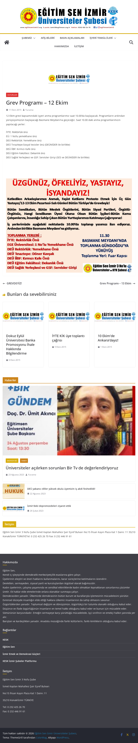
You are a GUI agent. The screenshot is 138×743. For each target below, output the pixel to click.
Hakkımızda (61, 46)
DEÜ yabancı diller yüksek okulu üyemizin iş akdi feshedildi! (61, 488)
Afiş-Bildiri (48, 37)
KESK (5, 639)
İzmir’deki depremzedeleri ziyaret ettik (49, 505)
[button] (34, 38)
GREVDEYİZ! (14, 283)
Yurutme (29, 109)
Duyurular (12, 95)
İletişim (79, 46)
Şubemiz (27, 37)
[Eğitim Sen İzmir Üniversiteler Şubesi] (7, 42)
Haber (24, 460)
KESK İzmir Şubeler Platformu (20, 661)
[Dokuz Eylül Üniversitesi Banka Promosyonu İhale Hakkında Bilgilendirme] (23, 304)
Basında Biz (12, 460)
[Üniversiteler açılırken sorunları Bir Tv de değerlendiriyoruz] (69, 420)
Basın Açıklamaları (72, 37)
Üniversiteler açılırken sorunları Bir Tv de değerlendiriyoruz (62, 468)
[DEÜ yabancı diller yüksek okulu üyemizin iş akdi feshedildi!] (14, 491)
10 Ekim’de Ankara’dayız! (108, 338)
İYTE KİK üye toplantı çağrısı (68, 338)
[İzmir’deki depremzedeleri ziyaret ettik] (14, 508)
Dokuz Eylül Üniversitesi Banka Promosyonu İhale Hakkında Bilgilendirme (20, 345)
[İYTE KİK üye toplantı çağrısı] (69, 304)
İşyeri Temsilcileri (101, 37)
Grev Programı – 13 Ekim (115, 283)
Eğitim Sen (9, 646)
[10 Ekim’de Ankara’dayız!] (114, 304)
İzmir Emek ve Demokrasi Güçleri (21, 654)
